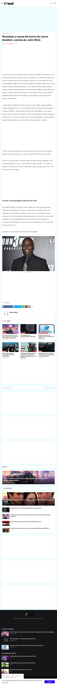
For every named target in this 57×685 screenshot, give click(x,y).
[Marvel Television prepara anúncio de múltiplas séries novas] (6, 523)
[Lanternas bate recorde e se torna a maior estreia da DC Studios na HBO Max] (6, 530)
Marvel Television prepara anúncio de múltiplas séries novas (26, 521)
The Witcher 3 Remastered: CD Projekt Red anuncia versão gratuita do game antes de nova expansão (28, 355)
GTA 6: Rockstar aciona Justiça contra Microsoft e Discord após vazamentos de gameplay (31, 515)
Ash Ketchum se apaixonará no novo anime (20, 669)
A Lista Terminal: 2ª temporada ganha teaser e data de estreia (26, 508)
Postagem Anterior (7, 387)
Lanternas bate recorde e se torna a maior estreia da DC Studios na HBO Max (30, 528)
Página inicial (5, 33)
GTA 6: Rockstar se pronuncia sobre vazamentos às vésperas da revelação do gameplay (10, 337)
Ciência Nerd (13, 312)
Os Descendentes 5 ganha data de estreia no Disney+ (23, 656)
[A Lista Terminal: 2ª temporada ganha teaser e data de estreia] (6, 509)
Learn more (14, 677)
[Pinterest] (26, 306)
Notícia (11, 33)
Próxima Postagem (49, 387)
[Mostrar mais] (32, 306)
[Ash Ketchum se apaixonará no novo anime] (5, 671)
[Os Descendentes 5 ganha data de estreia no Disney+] (5, 658)
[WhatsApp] (23, 306)
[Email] (29, 306)
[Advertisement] (28, 19)
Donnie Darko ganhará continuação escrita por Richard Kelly (8, 355)
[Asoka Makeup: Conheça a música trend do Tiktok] (5, 664)
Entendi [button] (50, 681)
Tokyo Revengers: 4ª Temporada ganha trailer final (27, 336)
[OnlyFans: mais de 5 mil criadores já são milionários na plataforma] (5, 647)
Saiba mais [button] (5, 682)
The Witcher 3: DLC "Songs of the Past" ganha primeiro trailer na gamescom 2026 (46, 355)
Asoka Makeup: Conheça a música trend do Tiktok (22, 663)
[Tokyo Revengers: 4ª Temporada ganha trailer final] (5, 640)
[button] (2, 3)
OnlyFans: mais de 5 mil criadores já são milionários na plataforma (46, 337)
